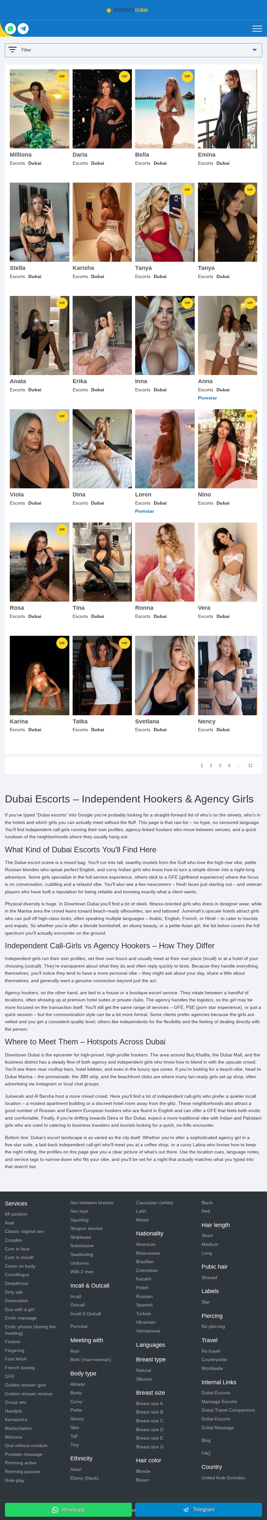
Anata (18, 381)
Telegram (203, 1509)
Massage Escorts (219, 1401)
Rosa (17, 608)
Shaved (209, 1277)
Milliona (21, 155)
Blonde (143, 1471)
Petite (76, 1410)
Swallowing (81, 1254)
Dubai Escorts (216, 1392)
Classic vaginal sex (24, 1231)
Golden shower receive (28, 1393)
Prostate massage (23, 1454)
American (146, 1244)
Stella (17, 268)
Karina (19, 721)
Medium (210, 1244)
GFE (9, 1376)
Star (206, 1301)
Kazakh (143, 1278)
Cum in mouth (19, 1257)
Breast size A (149, 1403)
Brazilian (145, 1261)
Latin (141, 1211)
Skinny (77, 1418)
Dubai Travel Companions (228, 1410)
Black (207, 1202)
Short (207, 1235)
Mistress (13, 1437)
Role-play (14, 1480)
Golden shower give (25, 1385)
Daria (80, 155)
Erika (80, 381)
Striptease (80, 1237)
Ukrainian (146, 1322)
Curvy (76, 1401)
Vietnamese (148, 1330)
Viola (17, 495)
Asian (76, 1469)
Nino (204, 495)
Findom (13, 1341)
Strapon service (86, 1228)
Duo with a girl (19, 1309)
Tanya (143, 268)
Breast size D (149, 1429)
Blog (206, 1440)
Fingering (14, 1350)
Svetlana (147, 721)
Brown (142, 1480)
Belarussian (148, 1253)
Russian (144, 1296)
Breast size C (149, 1420)
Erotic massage (21, 1317)
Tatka (80, 721)
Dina (79, 495)
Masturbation (18, 1428)
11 (250, 765)
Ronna (144, 608)
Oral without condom (26, 1445)
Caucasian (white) (154, 1202)
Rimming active (20, 1462)
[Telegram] (23, 28)
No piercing (213, 1326)
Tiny (74, 1444)
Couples (13, 1240)
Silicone (144, 1379)
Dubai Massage (218, 1427)
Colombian (147, 1270)
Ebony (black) (84, 1478)
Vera (204, 608)
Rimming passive (22, 1471)
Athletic (77, 1384)
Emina (207, 155)
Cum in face (17, 1248)
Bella (142, 155)
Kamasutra (16, 1419)
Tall (73, 1436)
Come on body (20, 1266)
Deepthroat (16, 1283)
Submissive (82, 1245)
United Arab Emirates (223, 1477)
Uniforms (79, 1263)
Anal (9, 1222)
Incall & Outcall (85, 1313)
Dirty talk (14, 1292)
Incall (75, 1296)
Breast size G (150, 1446)
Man (74, 1351)
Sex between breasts (92, 1202)
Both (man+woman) (90, 1359)
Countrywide (214, 1359)
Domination (16, 1300)
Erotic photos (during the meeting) (30, 1330)
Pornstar (79, 1326)
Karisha (83, 268)
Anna (205, 381)
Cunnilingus (17, 1274)
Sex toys (79, 1211)
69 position (16, 1214)
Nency (207, 721)
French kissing (20, 1367)
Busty (76, 1392)
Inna (141, 381)
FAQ (206, 1453)
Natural (143, 1370)
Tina (79, 608)
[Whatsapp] (10, 28)
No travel (211, 1351)
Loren (143, 495)
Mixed (142, 1219)
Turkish (143, 1313)
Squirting (79, 1219)
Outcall (77, 1304)
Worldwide (212, 1368)
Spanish (144, 1304)
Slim (74, 1427)
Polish (142, 1287)
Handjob (13, 1411)
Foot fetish (16, 1358)
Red (206, 1211)
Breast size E (149, 1438)
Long (207, 1253)
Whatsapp (73, 1509)
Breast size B (149, 1412)
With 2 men (82, 1271)
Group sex (15, 1402)
